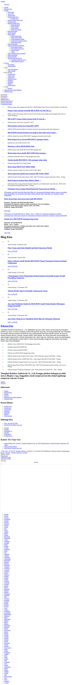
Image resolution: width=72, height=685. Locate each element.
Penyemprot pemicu (16, 47)
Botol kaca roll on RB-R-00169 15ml (21, 146)
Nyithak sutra (11, 74)
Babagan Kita (8, 9)
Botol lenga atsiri (12, 31)
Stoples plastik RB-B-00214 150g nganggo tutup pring (27, 160)
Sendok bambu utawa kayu (15, 20)
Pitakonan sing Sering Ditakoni (13, 90)
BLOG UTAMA (5, 452)
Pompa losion (15, 50)
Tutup (12, 52)
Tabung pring (11, 15)
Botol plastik (11, 34)
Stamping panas (12, 79)
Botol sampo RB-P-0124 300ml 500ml (21, 167)
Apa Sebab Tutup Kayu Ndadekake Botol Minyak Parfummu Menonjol (34, 319)
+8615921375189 (6, 457)
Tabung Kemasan (12, 44)
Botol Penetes (15, 26)
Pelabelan (10, 80)
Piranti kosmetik (12, 56)
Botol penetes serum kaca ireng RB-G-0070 (23, 126)
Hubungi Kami (8, 91)
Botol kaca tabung (16, 29)
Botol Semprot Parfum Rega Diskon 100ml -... (24, 180)
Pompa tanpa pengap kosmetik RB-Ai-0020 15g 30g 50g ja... (30, 110)
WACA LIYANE (12, 251)
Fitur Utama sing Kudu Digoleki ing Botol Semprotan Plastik (30, 248)
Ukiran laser (11, 75)
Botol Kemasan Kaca (14, 23)
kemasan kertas (12, 21)
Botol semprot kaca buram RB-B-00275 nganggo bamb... (28, 139)
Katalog (10, 88)
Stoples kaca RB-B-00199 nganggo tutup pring (21, 219)
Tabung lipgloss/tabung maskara (17, 53)
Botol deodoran (15, 25)
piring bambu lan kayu (17, 61)
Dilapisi (10, 83)
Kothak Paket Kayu (13, 17)
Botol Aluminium (12, 55)
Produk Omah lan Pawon (15, 58)
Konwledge (11, 64)
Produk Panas (65, 451)
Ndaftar (3, 382)
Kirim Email (4, 456)
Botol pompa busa (16, 36)
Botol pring (11, 12)
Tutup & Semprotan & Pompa (16, 45)
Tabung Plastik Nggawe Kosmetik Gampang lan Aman (28, 291)
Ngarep (6, 7)
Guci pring (11, 14)
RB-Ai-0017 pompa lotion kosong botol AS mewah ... (27, 119)
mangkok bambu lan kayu (18, 60)
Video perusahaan (13, 69)
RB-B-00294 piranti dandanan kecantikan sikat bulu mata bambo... (32, 133)
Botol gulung (15, 28)
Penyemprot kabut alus (17, 48)
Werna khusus (12, 85)
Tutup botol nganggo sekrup (19, 41)
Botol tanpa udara (16, 42)
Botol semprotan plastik (17, 39)
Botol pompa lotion (16, 37)
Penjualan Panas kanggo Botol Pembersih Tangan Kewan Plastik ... (32, 189)
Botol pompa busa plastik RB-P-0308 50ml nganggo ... (27, 153)
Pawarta (6, 63)
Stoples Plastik (12, 33)
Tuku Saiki (7, 211)
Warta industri (11, 66)
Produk (6, 10)
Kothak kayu (14, 18)
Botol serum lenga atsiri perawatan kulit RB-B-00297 (23, 199)
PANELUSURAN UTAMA (19, 452)
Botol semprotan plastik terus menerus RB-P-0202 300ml (28, 174)
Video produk (11, 71)
